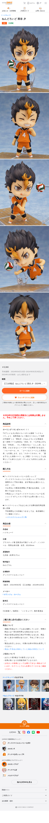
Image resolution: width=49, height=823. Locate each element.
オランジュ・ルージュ (12, 594)
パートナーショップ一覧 (17, 517)
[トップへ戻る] (24, 723)
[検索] (21, 3)
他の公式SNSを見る (24, 782)
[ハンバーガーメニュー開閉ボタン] (45, 3)
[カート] (24, 3)
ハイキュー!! (7, 15)
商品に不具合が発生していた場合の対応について (24, 649)
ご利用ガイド (7, 795)
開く (2, 383)
